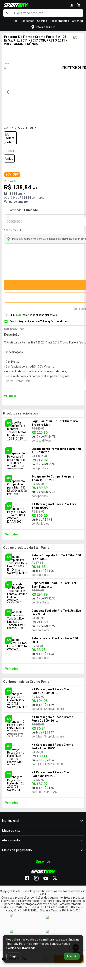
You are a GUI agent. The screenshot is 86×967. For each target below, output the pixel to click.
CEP (9, 217)
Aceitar (71, 956)
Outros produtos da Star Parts (26, 548)
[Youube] (47, 879)
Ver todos (11, 534)
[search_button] (7, 13)
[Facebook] (29, 879)
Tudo (14, 20)
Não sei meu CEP (13, 230)
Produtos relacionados (20, 413)
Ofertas (42, 20)
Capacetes (27, 20)
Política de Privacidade (20, 948)
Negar (14, 956)
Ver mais (10, 395)
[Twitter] (57, 879)
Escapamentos (59, 20)
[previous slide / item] (9, 92)
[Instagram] (38, 879)
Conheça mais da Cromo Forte (26, 682)
